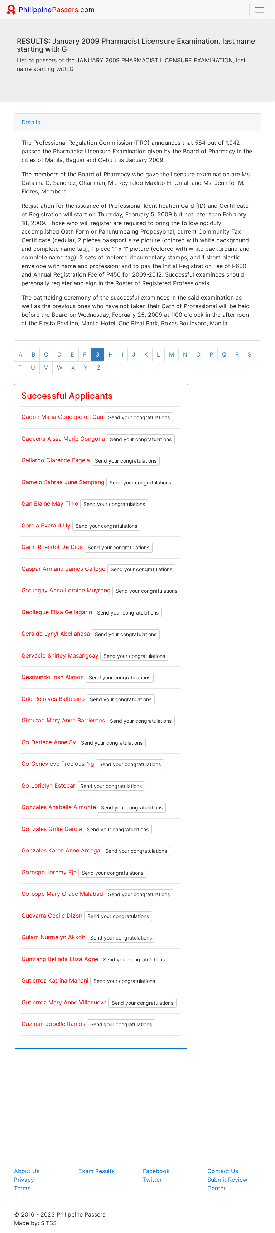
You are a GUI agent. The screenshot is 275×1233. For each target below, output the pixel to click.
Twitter (152, 1179)
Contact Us (222, 1171)
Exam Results (96, 1171)
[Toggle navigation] (259, 10)
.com (57, 9)
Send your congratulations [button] (139, 417)
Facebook (156, 1171)
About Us (26, 1171)
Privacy (24, 1179)
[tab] (137, 122)
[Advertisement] (137, 1105)
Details (30, 122)
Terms (22, 1188)
